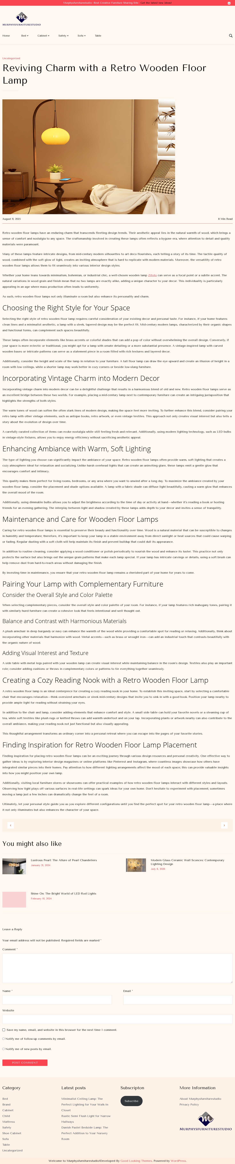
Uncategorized (11, 58)
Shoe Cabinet (11, 1133)
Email (128, 991)
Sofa (80, 35)
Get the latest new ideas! (156, 3)
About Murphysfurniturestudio (200, 1099)
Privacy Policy (189, 1104)
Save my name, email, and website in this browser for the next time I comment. (62, 1030)
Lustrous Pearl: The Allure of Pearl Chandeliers (64, 860)
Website (8, 1010)
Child (6, 1116)
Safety (62, 35)
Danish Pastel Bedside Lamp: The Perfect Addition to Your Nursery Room (84, 1133)
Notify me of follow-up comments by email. (35, 1039)
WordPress (178, 1161)
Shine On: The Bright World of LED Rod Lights (63, 893)
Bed (23, 35)
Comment (10, 949)
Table (98, 35)
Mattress (8, 1121)
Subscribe (131, 1101)
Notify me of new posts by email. (28, 1049)
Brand (6, 1104)
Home (6, 35)
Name (7, 991)
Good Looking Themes (136, 1161)
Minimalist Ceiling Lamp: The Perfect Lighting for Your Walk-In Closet (84, 1104)
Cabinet (42, 35)
